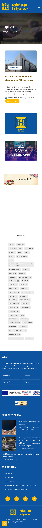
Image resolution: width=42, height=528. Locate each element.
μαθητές (23, 296)
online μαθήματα (15, 248)
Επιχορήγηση (22, 256)
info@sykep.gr (10, 481)
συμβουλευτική (14, 323)
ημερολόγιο (14, 292)
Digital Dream (18, 522)
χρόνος (29, 338)
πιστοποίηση (14, 304)
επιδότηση (13, 288)
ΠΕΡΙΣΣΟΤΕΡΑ (12, 101)
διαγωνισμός (14, 281)
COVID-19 (20, 245)
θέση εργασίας (27, 292)
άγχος (26, 269)
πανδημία (13, 300)
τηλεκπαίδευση (14, 334)
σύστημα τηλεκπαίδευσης (17, 330)
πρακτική (25, 304)
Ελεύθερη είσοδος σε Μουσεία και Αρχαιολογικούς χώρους (29, 424)
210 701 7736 (9, 473)
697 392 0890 (9, 477)
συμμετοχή (27, 323)
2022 (11, 245)
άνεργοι (12, 273)
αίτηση (22, 273)
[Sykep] (15, 6)
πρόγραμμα (13, 319)
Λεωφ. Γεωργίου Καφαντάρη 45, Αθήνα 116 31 (20, 485)
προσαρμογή (14, 311)
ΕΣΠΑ (11, 256)
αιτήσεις (12, 277)
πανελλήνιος (25, 300)
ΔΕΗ (27, 252)
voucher (29, 248)
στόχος (25, 319)
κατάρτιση (13, 296)
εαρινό (25, 281)
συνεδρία (12, 326)
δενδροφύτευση (25, 277)
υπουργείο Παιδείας (15, 338)
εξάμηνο (13, 284)
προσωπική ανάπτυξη (16, 315)
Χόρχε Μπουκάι (14, 269)
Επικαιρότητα (15, 68)
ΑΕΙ (19, 252)
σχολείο (23, 326)
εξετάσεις (23, 284)
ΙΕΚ (10, 260)
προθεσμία (13, 307)
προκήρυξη (25, 307)
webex (12, 252)
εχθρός (24, 288)
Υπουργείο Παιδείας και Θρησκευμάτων (21, 264)
